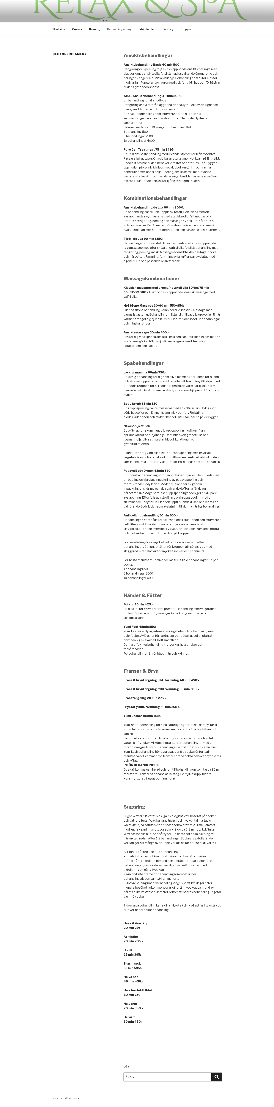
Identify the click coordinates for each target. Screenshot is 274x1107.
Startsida (58, 29)
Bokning (94, 29)
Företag (168, 29)
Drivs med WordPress (65, 1098)
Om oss (77, 29)
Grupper (185, 29)
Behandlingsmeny (119, 29)
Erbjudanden (146, 29)
